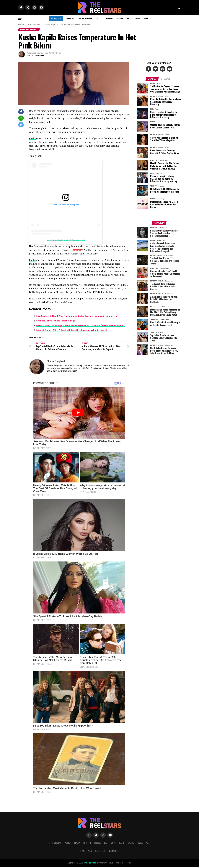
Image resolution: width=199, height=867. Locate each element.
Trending (109, 18)
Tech (106, 842)
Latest (98, 18)
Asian (148, 842)
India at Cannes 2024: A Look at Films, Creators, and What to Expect (71, 329)
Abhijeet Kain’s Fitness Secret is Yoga (55, 320)
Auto (113, 842)
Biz (128, 18)
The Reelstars (90, 863)
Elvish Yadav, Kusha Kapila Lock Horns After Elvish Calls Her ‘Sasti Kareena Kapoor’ (80, 325)
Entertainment (85, 18)
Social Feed (71, 18)
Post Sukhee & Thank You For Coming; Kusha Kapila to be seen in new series (76, 315)
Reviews (136, 18)
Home (82, 850)
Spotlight (56, 18)
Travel (140, 842)
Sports (131, 842)
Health (121, 842)
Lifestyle (87, 842)
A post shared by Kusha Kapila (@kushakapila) (66, 240)
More (146, 18)
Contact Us (114, 850)
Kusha (32, 138)
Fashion (120, 18)
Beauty (77, 842)
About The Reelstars (96, 850)
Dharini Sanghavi (36, 55)
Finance (97, 842)
